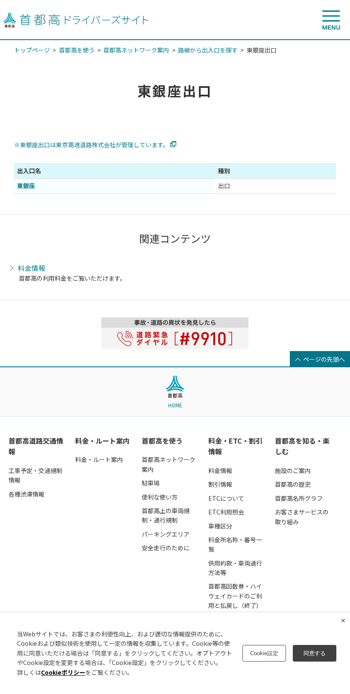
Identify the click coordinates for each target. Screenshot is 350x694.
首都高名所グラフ (299, 498)
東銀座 (26, 185)
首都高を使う (77, 50)
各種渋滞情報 (26, 494)
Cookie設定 (264, 653)
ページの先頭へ (324, 359)
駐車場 (151, 483)
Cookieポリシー (63, 672)
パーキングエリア (166, 534)
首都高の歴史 (293, 484)
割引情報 (220, 484)
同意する (314, 653)
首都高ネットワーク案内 (136, 50)
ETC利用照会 (226, 512)
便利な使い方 (160, 497)
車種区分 (220, 526)
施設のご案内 (293, 470)
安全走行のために (166, 547)
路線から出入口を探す (208, 50)
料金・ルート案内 (102, 441)
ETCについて (226, 498)
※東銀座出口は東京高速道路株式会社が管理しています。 (91, 144)
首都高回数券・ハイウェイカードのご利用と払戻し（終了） (235, 596)
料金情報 (31, 268)
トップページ (32, 50)
